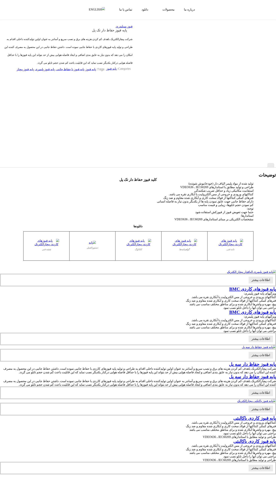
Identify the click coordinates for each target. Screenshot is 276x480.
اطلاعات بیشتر (261, 280)
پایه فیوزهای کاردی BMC (252, 289)
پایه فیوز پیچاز (25, 69)
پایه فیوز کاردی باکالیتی (254, 418)
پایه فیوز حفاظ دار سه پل (252, 364)
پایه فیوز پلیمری (45, 69)
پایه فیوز (111, 68)
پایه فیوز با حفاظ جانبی (70, 69)
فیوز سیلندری (124, 26)
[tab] (271, 165)
